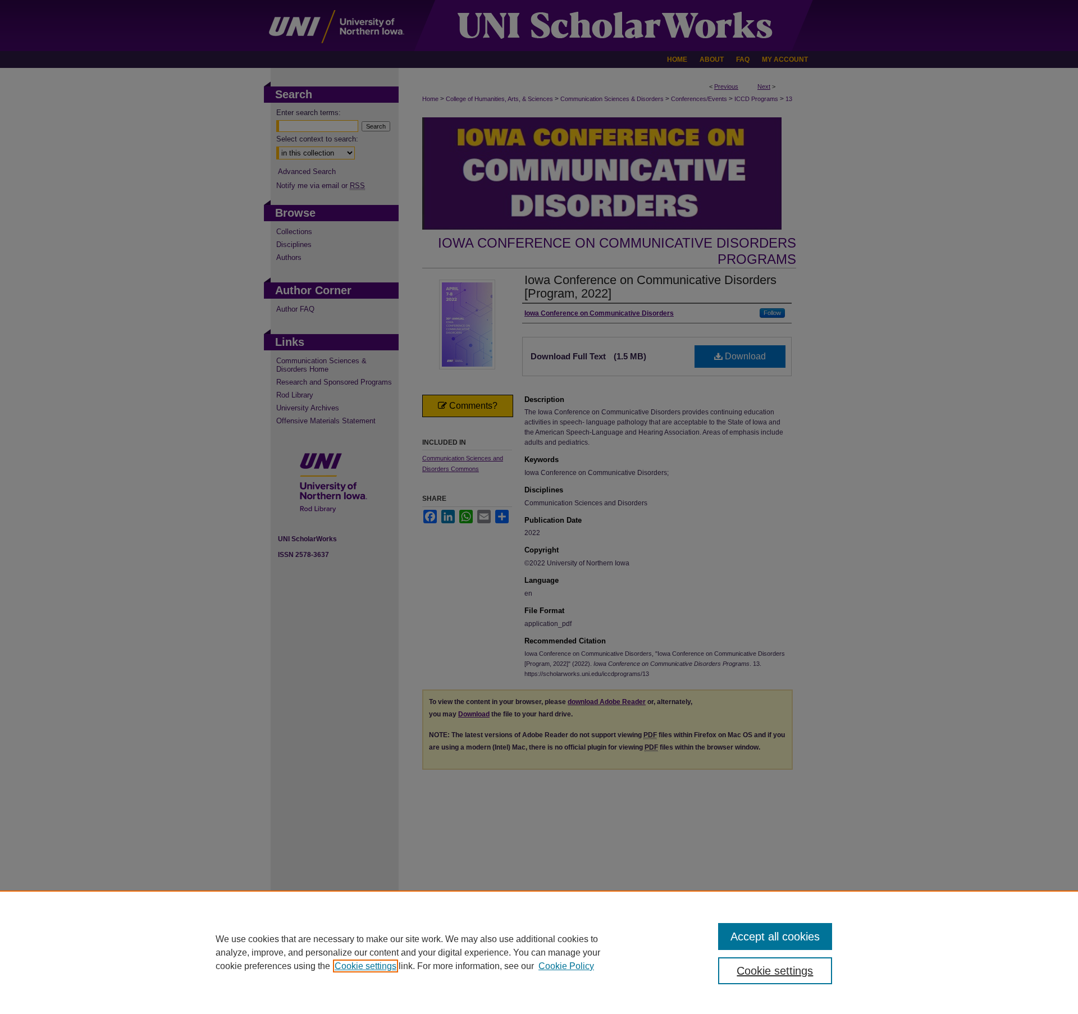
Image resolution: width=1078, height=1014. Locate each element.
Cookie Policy (566, 966)
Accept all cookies (775, 936)
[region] (539, 952)
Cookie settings (365, 966)
